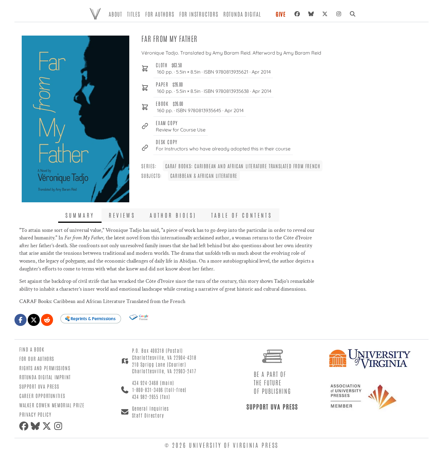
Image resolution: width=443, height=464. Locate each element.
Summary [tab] (80, 215)
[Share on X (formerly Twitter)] (34, 320)
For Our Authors (36, 358)
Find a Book (32, 349)
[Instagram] (338, 14)
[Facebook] (297, 14)
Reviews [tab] (122, 215)
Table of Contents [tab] (241, 215)
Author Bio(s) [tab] (173, 215)
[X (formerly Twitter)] (325, 14)
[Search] (352, 14)
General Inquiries (150, 408)
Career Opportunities (42, 396)
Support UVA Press (39, 386)
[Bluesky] (311, 14)
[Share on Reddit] (47, 320)
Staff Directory (148, 415)
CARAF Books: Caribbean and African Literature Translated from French (242, 166)
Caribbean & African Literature (203, 175)
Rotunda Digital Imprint (45, 377)
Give (281, 13)
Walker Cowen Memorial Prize (51, 405)
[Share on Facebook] (20, 320)
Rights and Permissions (44, 368)
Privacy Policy (35, 414)
